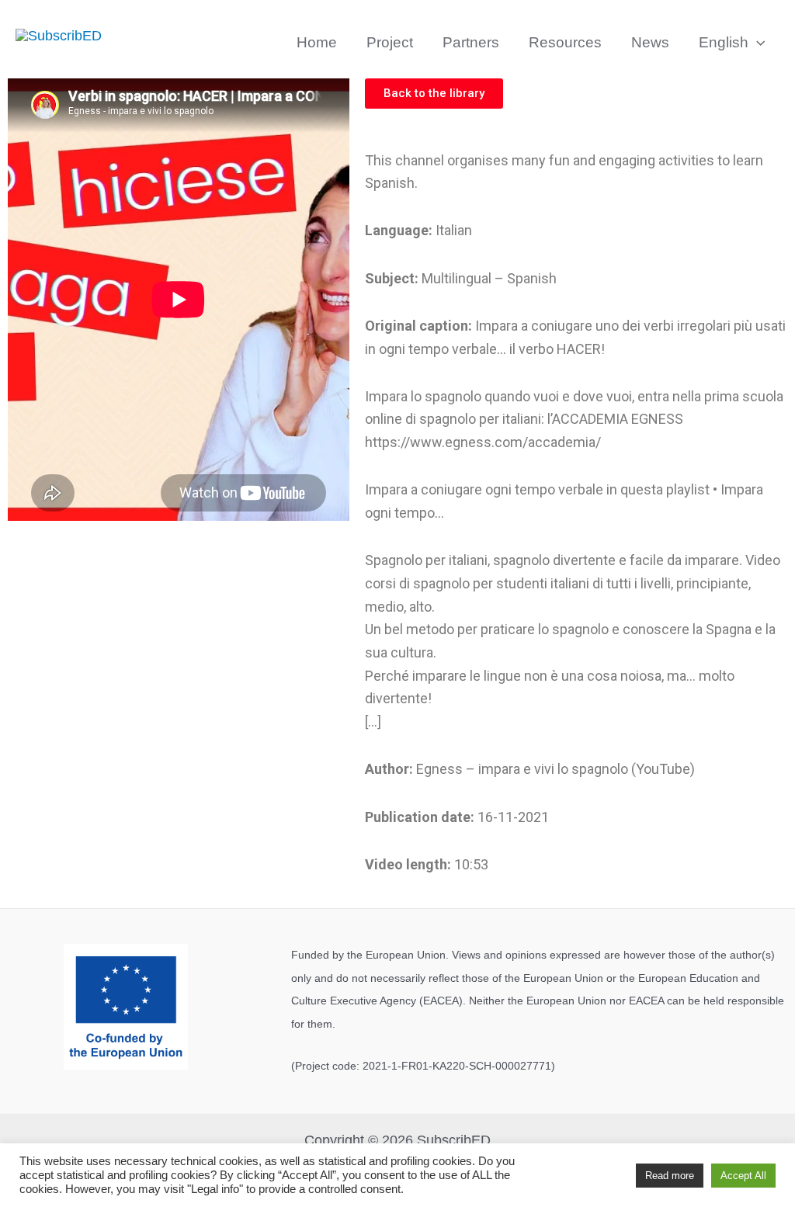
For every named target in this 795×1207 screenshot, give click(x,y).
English (723, 42)
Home (317, 42)
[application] (756, 43)
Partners (471, 42)
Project (389, 42)
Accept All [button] (743, 1175)
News (650, 42)
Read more (669, 1175)
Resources (565, 42)
